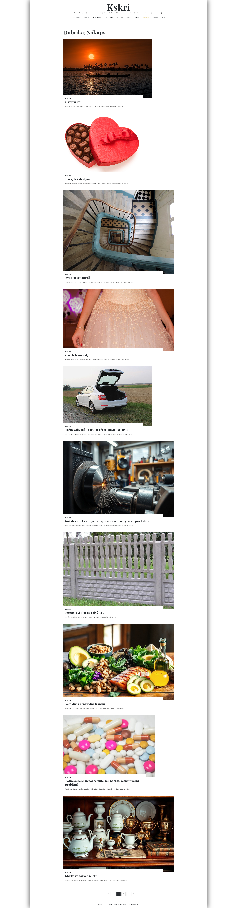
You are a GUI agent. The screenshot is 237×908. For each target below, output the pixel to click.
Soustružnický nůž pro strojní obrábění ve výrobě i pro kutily (107, 521)
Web (163, 18)
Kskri (118, 7)
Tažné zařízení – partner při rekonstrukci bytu (96, 429)
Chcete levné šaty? (77, 355)
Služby (155, 18)
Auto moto (76, 18)
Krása (129, 18)
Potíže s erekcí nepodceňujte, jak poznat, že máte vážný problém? (102, 782)
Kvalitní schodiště (77, 278)
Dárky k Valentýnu (78, 179)
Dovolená (97, 18)
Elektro (120, 18)
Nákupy (146, 18)
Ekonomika (109, 18)
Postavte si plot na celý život (84, 612)
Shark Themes (134, 904)
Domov (86, 18)
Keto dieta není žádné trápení (85, 704)
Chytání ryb (73, 102)
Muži (137, 18)
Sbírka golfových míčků (81, 876)
